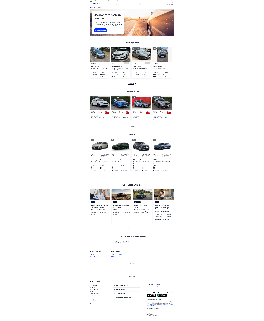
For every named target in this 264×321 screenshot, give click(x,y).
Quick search (120, 293)
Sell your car (117, 3)
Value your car (124, 3)
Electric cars (145, 3)
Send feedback (153, 288)
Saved (168, 4)
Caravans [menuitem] (106, 0)
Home (91, 7)
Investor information (94, 293)
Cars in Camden (94, 259)
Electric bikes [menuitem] (120, 0)
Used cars (105, 3)
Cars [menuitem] (91, 0)
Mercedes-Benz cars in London (119, 254)
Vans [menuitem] (93, 0)
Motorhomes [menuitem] (100, 0)
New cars (111, 3)
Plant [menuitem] (116, 0)
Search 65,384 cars (100, 30)
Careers (91, 291)
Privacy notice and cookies (96, 295)
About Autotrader (94, 289)
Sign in (172, 4)
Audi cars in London (116, 259)
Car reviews (131, 3)
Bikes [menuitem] (96, 0)
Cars (95, 7)
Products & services (122, 285)
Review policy (93, 299)
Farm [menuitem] (113, 0)
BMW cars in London (116, 256)
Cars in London (94, 254)
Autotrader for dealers (123, 297)
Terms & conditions (94, 297)
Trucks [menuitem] (109, 0)
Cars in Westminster (95, 256)
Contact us (92, 287)
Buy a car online (152, 3)
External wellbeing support (96, 300)
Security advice (93, 285)
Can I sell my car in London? (120, 242)
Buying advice (120, 289)
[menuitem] (105, 4)
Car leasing (138, 3)
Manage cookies (93, 303)
